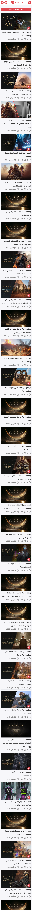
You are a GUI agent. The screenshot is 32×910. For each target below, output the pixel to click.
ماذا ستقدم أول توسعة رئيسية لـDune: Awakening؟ (17, 360)
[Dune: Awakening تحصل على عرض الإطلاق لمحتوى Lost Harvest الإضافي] (16, 289)
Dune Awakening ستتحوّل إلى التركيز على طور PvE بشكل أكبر (17, 63)
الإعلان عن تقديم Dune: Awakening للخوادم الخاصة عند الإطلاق (17, 624)
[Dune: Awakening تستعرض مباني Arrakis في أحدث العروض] (16, 849)
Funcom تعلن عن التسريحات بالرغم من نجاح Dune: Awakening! (17, 242)
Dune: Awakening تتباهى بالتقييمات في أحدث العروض (17, 477)
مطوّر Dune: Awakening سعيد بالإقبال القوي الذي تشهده (16, 536)
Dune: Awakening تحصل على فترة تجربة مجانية (18, 213)
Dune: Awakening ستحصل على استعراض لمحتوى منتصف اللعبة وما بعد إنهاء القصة (17, 743)
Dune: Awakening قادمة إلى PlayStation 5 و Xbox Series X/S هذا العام (17, 123)
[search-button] (2, 2)
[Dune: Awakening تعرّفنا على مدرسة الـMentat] (16, 699)
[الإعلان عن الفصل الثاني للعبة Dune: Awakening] (16, 377)
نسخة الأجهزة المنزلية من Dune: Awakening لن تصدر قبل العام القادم (17, 506)
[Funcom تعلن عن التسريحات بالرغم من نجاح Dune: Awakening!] (16, 230)
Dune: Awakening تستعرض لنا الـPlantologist (19, 565)
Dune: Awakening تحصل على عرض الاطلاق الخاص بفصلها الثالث (18, 92)
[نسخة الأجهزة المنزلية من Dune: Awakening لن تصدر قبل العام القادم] (16, 494)
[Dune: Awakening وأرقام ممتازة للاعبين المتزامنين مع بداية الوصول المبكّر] (16, 582)
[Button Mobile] (29, 2)
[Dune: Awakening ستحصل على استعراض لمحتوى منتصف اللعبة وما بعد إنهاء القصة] (16, 728)
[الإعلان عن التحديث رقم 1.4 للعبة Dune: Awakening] (16, 21)
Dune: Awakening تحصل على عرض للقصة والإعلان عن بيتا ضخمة (18, 891)
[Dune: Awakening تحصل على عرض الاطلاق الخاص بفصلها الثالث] (16, 80)
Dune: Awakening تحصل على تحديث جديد (17, 418)
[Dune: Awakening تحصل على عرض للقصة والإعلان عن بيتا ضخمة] (16, 879)
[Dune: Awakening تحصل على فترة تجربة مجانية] (16, 201)
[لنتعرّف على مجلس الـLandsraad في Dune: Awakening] (16, 641)
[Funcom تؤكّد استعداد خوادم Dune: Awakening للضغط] (16, 820)
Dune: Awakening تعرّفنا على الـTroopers (20, 774)
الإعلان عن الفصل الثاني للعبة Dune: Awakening (18, 389)
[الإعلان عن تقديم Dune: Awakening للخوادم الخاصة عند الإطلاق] (16, 611)
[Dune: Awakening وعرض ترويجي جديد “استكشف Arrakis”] (16, 259)
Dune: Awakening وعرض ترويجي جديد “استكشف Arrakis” (17, 272)
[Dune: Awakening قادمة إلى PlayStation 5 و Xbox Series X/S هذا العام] (16, 109)
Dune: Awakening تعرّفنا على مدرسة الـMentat (17, 711)
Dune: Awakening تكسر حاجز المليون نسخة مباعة (17, 448)
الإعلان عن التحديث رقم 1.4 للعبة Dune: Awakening (16, 34)
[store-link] (5, 2)
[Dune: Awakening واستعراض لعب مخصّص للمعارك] (16, 670)
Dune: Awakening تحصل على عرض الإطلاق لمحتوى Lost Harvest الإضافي (16, 301)
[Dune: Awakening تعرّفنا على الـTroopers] (16, 761)
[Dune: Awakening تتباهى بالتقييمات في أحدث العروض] (16, 465)
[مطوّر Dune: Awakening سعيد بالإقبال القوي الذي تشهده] (16, 523)
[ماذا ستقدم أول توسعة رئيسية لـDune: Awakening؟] (16, 347)
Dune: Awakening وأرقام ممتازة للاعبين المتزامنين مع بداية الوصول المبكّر (16, 594)
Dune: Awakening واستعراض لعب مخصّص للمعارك (18, 682)
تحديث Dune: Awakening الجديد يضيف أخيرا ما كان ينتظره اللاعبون (16, 184)
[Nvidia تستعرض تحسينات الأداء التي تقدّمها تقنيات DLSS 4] (16, 791)
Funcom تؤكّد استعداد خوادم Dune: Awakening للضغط (18, 832)
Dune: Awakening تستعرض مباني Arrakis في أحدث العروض (18, 862)
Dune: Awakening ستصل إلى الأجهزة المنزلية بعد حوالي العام (17, 330)
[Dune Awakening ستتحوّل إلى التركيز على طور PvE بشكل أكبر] (16, 51)
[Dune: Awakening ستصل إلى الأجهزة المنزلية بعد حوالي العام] (16, 318)
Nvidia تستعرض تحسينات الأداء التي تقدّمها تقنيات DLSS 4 (18, 803)
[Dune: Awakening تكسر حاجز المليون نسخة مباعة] (16, 435)
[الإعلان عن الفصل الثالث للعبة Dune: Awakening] (16, 142)
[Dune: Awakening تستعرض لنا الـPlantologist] (16, 553)
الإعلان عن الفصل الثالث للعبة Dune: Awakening (18, 154)
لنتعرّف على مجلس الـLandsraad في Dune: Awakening (18, 653)
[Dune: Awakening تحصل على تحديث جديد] (16, 406)
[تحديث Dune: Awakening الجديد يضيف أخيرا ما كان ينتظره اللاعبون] (16, 171)
